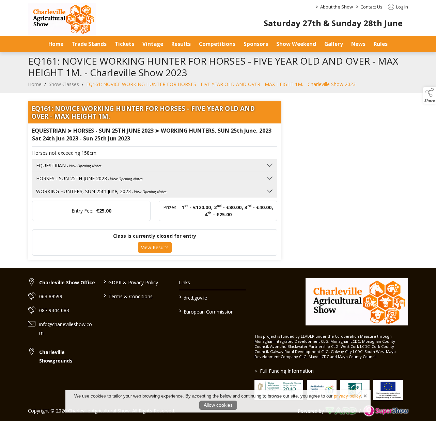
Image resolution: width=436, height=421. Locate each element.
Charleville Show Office (67, 282)
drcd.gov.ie (193, 297)
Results (181, 43)
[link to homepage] (62, 19)
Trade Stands (89, 43)
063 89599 (50, 296)
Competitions (217, 43)
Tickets (124, 43)
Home (55, 43)
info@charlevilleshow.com (65, 328)
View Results (155, 247)
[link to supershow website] (385, 411)
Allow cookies (218, 405)
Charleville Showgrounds (56, 356)
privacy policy (347, 396)
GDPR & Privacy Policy (131, 282)
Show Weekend (296, 43)
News (358, 43)
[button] (429, 95)
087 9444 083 (54, 310)
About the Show (336, 7)
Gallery (333, 43)
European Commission (206, 311)
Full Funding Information (284, 371)
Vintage (152, 43)
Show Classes (64, 84)
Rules (381, 43)
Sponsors (256, 43)
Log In (401, 7)
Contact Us (371, 7)
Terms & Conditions (128, 296)
